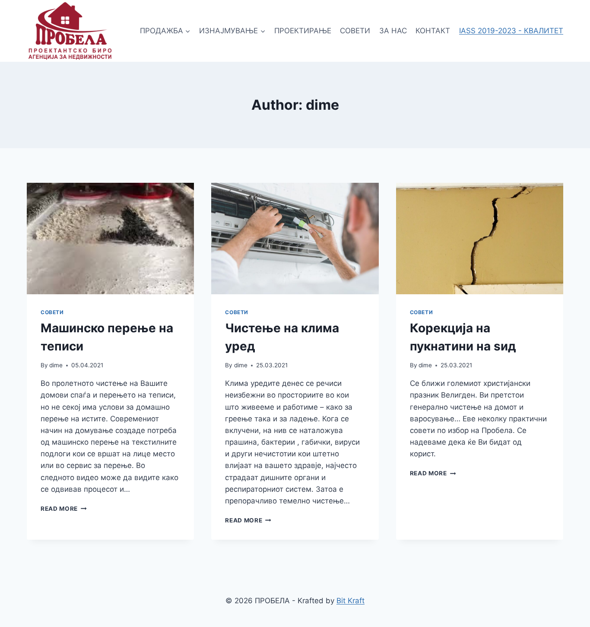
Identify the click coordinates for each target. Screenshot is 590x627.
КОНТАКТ (433, 30)
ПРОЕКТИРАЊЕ (302, 30)
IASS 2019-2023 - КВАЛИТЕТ (511, 30)
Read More (64, 508)
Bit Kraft (350, 600)
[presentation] (110, 238)
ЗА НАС (393, 30)
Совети (52, 312)
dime (56, 365)
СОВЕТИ (355, 30)
